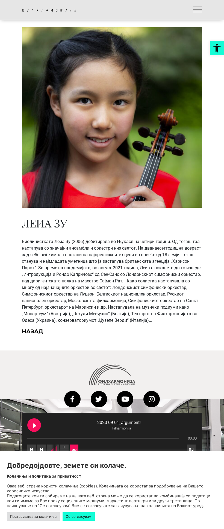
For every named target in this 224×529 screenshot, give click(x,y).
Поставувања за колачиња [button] (33, 516)
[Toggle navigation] (197, 10)
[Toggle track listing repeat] (74, 449)
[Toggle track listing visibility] (191, 449)
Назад (32, 331)
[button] (217, 48)
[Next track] (41, 449)
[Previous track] (31, 449)
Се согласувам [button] (79, 516)
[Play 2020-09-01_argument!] (34, 425)
